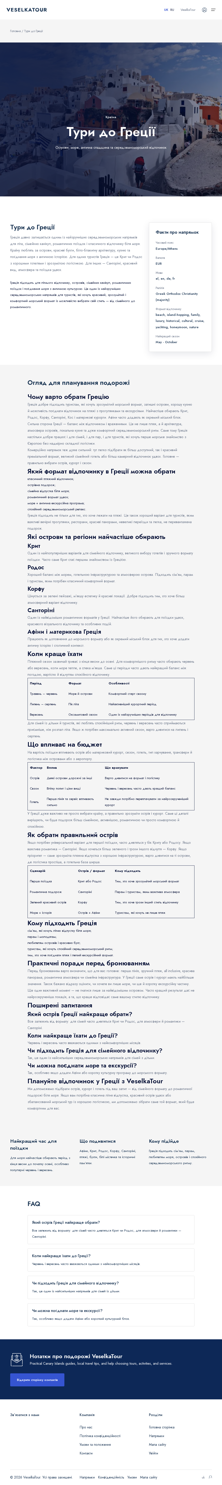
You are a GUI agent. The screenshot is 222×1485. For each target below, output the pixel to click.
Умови (132, 1477)
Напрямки (156, 1435)
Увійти (153, 1453)
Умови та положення (95, 1444)
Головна (15, 31)
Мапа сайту (157, 1444)
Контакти (86, 1453)
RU (172, 10)
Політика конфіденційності (100, 1435)
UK (166, 10)
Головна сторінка (162, 1427)
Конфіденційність (111, 1477)
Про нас (86, 1427)
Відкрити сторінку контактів (37, 1379)
